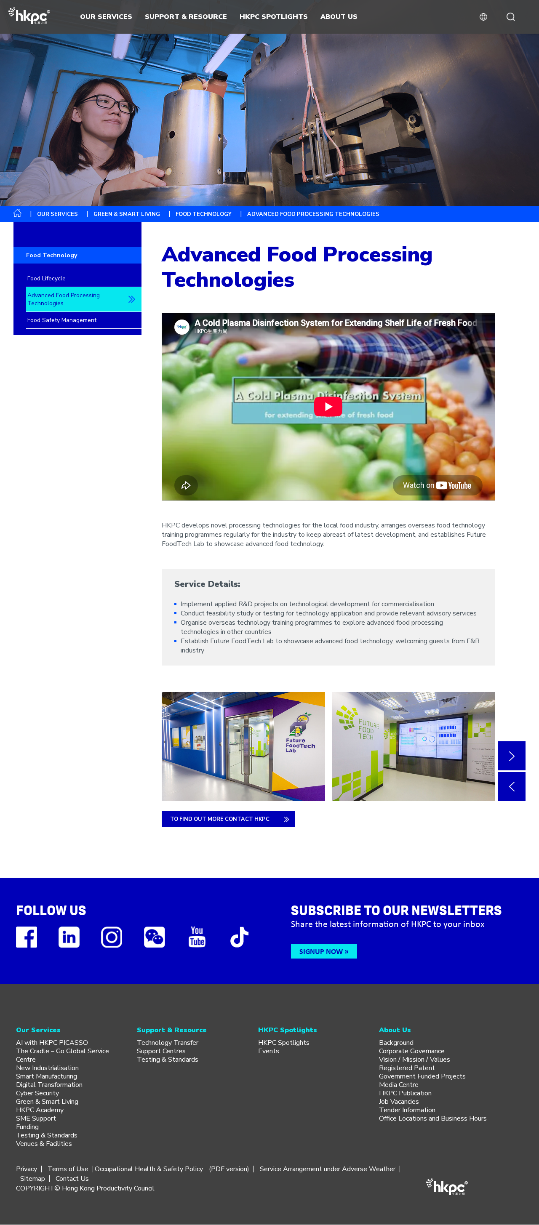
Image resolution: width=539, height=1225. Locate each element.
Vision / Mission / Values (414, 1059)
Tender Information (407, 1110)
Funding (27, 1127)
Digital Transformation (49, 1084)
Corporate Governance (412, 1051)
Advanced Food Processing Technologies (63, 299)
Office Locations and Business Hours (433, 1118)
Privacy (26, 1169)
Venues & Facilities (44, 1143)
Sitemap (32, 1178)
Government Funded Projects (422, 1076)
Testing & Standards (46, 1135)
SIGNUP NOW (321, 951)
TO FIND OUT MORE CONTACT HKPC (220, 819)
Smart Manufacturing (46, 1076)
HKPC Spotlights (284, 1042)
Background (396, 1042)
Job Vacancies (399, 1101)
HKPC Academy (40, 1110)
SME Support (36, 1118)
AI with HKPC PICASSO (52, 1042)
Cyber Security (37, 1093)
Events (268, 1051)
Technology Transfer (167, 1042)
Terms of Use (68, 1169)
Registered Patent (407, 1068)
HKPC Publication (405, 1093)
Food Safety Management (61, 320)
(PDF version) (229, 1169)
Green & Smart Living (126, 214)
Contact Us (72, 1178)
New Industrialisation (47, 1068)
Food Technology (204, 214)
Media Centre (399, 1084)
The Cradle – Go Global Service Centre (62, 1055)
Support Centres (161, 1051)
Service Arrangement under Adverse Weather (327, 1169)
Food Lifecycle (46, 278)
